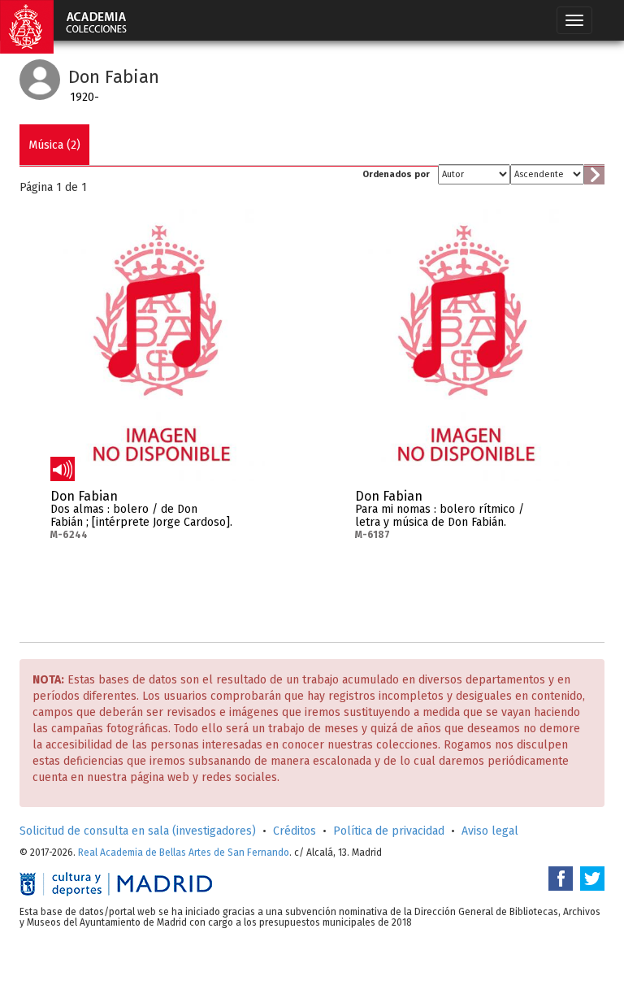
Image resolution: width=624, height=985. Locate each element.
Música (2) (54, 145)
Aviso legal (490, 831)
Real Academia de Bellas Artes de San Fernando (183, 852)
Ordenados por (396, 174)
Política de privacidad (388, 831)
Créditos (294, 831)
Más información (252, 501)
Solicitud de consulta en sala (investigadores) (138, 831)
